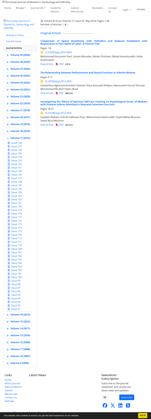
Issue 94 (15, 298)
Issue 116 (16, 220)
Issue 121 (16, 203)
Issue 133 (16, 160)
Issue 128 (16, 181)
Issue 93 (15, 302)
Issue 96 (15, 291)
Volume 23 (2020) (20, 96)
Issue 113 (16, 231)
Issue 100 (16, 277)
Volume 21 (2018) (20, 110)
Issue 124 (16, 192)
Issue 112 (16, 238)
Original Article (50, 33)
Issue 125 (16, 188)
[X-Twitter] (112, 406)
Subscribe (126, 397)
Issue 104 (16, 263)
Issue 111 (16, 241)
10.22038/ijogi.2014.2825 (58, 81)
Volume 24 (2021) (20, 89)
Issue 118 (16, 213)
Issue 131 (16, 167)
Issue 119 (16, 210)
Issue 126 (16, 185)
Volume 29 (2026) (20, 55)
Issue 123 (16, 195)
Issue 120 (16, 206)
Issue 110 (16, 245)
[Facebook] (105, 406)
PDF (64, 64)
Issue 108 (16, 249)
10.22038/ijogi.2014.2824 (58, 52)
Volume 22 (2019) (20, 103)
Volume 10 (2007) (20, 356)
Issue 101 (16, 273)
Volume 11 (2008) (20, 349)
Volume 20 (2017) (20, 117)
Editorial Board (13, 387)
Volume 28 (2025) (20, 61)
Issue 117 (16, 217)
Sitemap (9, 401)
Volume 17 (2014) (20, 138)
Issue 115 (16, 224)
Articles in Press (15, 35)
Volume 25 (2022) (20, 82)
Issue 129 (16, 174)
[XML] (111, 21)
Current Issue (13, 41)
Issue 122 (16, 199)
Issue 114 (16, 227)
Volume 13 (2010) (20, 335)
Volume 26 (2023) (20, 75)
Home (7, 8)
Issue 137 (16, 146)
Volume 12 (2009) (20, 342)
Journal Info (37, 8)
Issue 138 (16, 142)
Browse (20, 8)
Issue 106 (16, 256)
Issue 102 (16, 270)
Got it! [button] (143, 415)
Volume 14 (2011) (20, 328)
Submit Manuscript (77, 9)
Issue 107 (16, 252)
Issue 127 (16, 178)
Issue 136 (16, 150)
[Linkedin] (120, 406)
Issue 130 (16, 171)
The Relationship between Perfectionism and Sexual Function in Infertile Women (87, 72)
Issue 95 (15, 294)
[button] (79, 415)
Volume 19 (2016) (20, 124)
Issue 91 (15, 309)
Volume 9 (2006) (19, 363)
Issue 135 (16, 153)
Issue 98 (15, 284)
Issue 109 (16, 234)
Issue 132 (16, 164)
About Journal (12, 383)
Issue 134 (16, 157)
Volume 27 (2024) (20, 68)
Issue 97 (15, 287)
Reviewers (97, 8)
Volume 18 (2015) (20, 131)
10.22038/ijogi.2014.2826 (58, 113)
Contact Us (112, 9)
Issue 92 (15, 305)
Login (125, 9)
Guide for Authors (56, 9)
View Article (46, 64)
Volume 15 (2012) (20, 321)
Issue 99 (15, 280)
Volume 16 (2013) (20, 314)
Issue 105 (16, 259)
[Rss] (128, 406)
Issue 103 (16, 266)
